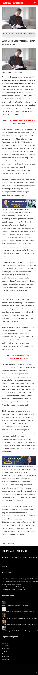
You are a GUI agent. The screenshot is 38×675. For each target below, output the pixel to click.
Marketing (5, 659)
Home (5, 33)
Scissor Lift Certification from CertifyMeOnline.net (18, 611)
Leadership (5, 645)
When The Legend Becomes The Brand (15, 605)
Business (5, 643)
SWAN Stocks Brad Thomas (11, 584)
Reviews (11, 33)
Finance (4, 651)
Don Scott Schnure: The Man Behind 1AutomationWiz (19, 624)
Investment (6, 648)
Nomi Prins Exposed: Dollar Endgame (14, 587)
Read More (5, 566)
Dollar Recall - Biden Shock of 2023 (14, 589)
